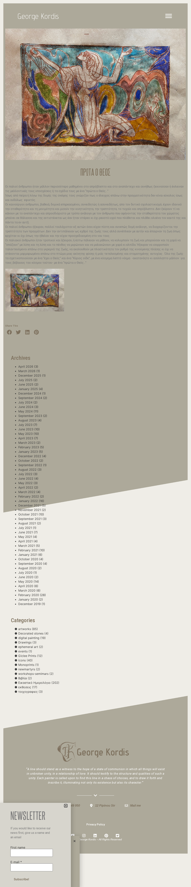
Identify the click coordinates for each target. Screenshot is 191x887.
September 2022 (30, 465)
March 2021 (26, 546)
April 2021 (25, 541)
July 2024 (25, 402)
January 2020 (28, 599)
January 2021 (27, 554)
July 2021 (25, 528)
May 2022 (25, 483)
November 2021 (29, 510)
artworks (28, 629)
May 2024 (25, 411)
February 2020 (28, 595)
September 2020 (30, 563)
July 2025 (25, 380)
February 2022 (28, 496)
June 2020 (25, 577)
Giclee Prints (30, 656)
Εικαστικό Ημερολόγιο (38, 683)
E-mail (16, 862)
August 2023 (27, 420)
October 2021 (28, 514)
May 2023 (25, 434)
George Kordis (38, 16)
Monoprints (28, 665)
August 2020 (27, 568)
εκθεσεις (27, 687)
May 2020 (25, 581)
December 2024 (29, 393)
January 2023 (28, 451)
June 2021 (25, 532)
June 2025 (25, 384)
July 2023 (25, 425)
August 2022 (27, 469)
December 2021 (29, 505)
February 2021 (28, 550)
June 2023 (25, 429)
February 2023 (28, 447)
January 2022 (28, 501)
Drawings (27, 642)
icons (25, 660)
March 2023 (26, 443)
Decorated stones (33, 633)
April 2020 (25, 586)
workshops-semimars (36, 674)
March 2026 (26, 371)
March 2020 (26, 590)
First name (17, 847)
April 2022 (25, 487)
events (25, 651)
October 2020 (28, 559)
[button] (9, 332)
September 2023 (30, 416)
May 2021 (25, 537)
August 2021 (27, 523)
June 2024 (25, 407)
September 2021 (30, 519)
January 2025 (28, 389)
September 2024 (30, 398)
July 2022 (25, 474)
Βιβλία (25, 678)
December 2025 (29, 375)
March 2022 (26, 492)
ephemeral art (30, 647)
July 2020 (25, 572)
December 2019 (29, 604)
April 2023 (25, 438)
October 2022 (28, 460)
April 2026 (25, 366)
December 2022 (29, 456)
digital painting (32, 638)
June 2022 (25, 478)
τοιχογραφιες (30, 691)
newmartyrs (29, 669)
